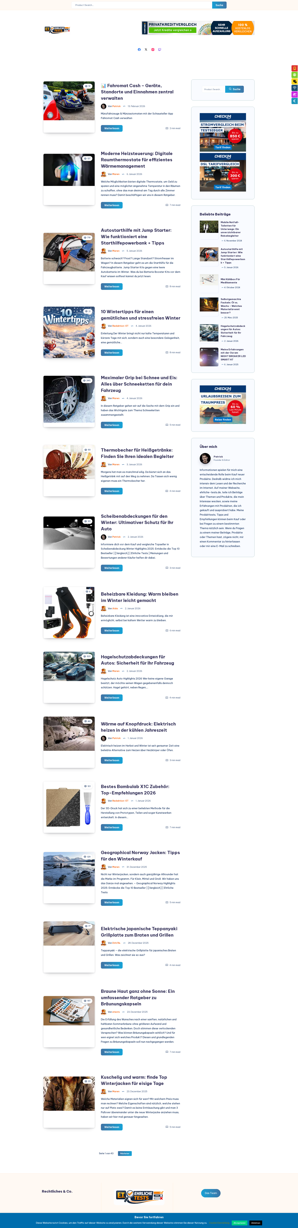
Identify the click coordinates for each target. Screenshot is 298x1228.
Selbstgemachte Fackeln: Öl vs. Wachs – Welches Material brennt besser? (231, 306)
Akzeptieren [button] (240, 1223)
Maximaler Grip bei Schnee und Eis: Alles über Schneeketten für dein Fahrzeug (139, 384)
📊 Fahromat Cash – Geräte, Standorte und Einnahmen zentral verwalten (137, 92)
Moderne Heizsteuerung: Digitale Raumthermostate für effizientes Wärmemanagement (137, 160)
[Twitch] (159, 49)
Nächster (124, 1153)
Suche (219, 5)
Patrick (218, 456)
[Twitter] (146, 49)
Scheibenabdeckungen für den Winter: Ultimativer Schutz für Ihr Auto (137, 522)
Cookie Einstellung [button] (219, 1222)
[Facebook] (139, 49)
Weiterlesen (113, 129)
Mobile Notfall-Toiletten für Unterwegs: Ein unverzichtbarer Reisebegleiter (231, 229)
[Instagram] (153, 49)
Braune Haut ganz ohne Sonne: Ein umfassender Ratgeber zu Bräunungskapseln (138, 997)
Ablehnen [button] (255, 1223)
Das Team (211, 1193)
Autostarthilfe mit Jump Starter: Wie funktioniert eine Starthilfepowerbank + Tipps (136, 236)
